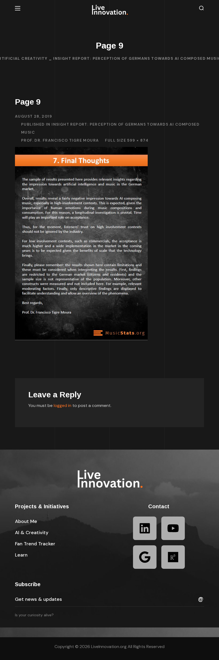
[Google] (145, 557)
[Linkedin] (145, 528)
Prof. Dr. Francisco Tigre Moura (60, 140)
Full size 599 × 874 (126, 140)
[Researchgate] (173, 557)
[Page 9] (81, 151)
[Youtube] (173, 528)
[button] (201, 8)
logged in (62, 405)
